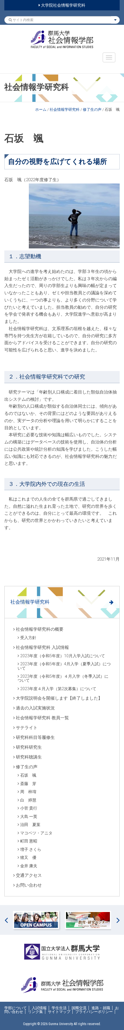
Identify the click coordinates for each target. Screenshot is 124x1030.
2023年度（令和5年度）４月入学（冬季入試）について (63, 678)
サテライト (26, 727)
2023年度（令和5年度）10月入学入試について (62, 655)
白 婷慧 (28, 800)
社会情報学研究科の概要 (39, 629)
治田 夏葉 (30, 824)
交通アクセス (29, 875)
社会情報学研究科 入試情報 (42, 647)
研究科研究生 (29, 747)
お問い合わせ (29, 885)
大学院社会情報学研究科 (62, 5)
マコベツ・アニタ (36, 833)
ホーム (40, 109)
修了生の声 (92, 109)
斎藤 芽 (28, 783)
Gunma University (60, 1024)
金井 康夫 (28, 866)
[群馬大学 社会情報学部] (62, 39)
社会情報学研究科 (65, 109)
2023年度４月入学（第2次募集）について (58, 688)
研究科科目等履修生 (35, 737)
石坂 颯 (28, 775)
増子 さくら (30, 849)
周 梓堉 (28, 791)
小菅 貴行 (28, 808)
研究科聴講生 (29, 757)
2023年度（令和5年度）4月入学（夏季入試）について (64, 666)
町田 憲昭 (28, 841)
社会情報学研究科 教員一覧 (42, 717)
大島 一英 (28, 816)
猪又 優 (28, 857)
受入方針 (28, 637)
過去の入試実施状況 (35, 708)
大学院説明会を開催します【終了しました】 (59, 698)
